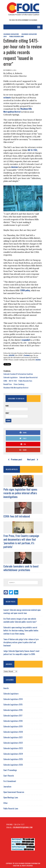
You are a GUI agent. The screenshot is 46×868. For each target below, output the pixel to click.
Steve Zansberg (19, 384)
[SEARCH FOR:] (23, 583)
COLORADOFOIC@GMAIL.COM (22, 827)
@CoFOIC (11, 355)
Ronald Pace (7, 384)
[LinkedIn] (16, 592)
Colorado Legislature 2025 (13, 759)
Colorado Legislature (11, 34)
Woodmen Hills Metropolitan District (17, 110)
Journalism (7, 786)
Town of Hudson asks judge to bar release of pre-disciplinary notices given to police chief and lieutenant (21, 642)
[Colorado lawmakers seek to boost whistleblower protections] (23, 562)
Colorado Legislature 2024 (13, 753)
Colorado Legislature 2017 (12, 715)
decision (14, 166)
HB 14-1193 (32, 150)
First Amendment (9, 781)
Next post (31, 459)
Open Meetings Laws (10, 797)
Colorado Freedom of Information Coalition (18, 374)
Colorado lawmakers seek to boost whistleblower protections (21, 568)
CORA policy (25, 290)
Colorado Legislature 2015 (13, 704)
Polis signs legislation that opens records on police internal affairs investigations (20, 493)
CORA (5, 380)
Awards (6, 688)
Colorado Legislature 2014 (13, 699)
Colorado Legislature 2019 (13, 726)
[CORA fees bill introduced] (23, 512)
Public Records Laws (16, 36)
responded (25, 339)
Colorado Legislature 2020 (13, 731)
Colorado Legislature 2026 (13, 764)
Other (5, 803)
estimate (7, 97)
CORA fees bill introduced (16, 516)
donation (37, 359)
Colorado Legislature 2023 (13, 748)
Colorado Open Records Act (28, 377)
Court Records (8, 775)
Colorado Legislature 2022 (13, 742)
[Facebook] (6, 592)
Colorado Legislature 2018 (13, 721)
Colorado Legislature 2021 (13, 737)
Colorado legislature (10, 377)
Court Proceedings (10, 770)
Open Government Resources (13, 792)
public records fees (25, 380)
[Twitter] (11, 592)
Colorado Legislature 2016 (13, 710)
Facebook (26, 355)
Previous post (16, 459)
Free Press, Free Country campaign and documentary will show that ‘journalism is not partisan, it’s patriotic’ (21, 541)
